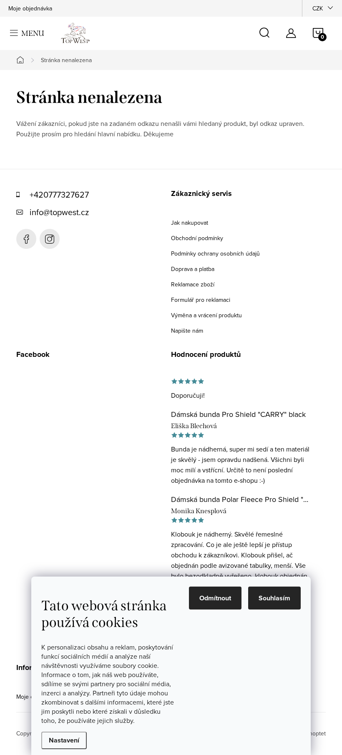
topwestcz (50, 239)
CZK (317, 8)
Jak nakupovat (189, 222)
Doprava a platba (192, 269)
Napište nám (187, 330)
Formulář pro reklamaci (200, 300)
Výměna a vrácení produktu (206, 315)
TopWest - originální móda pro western (26, 239)
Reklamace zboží (192, 284)
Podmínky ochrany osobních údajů (215, 253)
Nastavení (64, 740)
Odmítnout (215, 598)
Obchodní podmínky (197, 238)
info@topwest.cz (59, 212)
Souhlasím (274, 598)
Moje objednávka (30, 8)
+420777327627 (59, 194)
